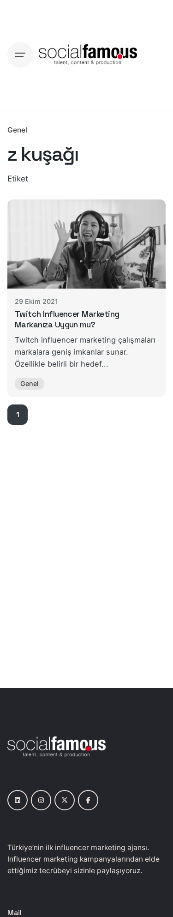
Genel (17, 130)
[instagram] (41, 800)
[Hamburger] (20, 55)
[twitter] (64, 800)
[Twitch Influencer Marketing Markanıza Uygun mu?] (86, 244)
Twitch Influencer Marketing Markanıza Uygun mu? (67, 319)
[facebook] (88, 800)
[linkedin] (17, 800)
